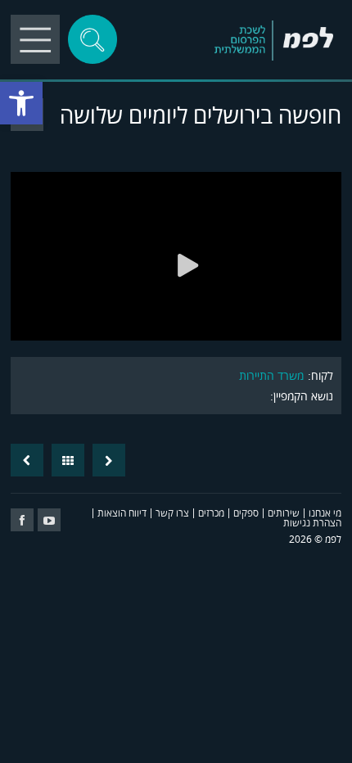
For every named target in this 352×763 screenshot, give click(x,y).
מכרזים (211, 513)
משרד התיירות (271, 375)
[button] (21, 103)
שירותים (284, 513)
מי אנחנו (325, 513)
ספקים (246, 513)
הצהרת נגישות (312, 523)
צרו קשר (172, 513)
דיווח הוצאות (122, 513)
